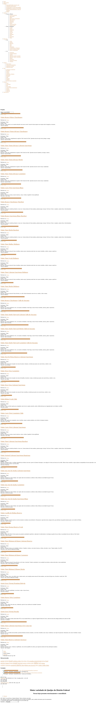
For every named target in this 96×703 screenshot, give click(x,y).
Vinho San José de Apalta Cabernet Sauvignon (15, 471)
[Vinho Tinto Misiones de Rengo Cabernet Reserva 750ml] (12, 537)
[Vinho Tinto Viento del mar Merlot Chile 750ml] (11, 155)
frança (7, 663)
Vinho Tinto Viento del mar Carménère (13, 174)
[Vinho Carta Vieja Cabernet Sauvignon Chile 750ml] (11, 423)
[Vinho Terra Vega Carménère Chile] (8, 367)
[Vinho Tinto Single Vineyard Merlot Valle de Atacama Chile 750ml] (14, 324)
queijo (19, 665)
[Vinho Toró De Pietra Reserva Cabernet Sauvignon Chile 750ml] (14, 353)
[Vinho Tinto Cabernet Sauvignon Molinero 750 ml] (11, 268)
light (39, 663)
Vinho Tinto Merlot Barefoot (10, 230)
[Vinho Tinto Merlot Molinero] (7, 282)
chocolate (24, 661)
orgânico (3, 665)
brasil (11, 661)
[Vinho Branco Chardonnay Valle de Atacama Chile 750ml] (13, 296)
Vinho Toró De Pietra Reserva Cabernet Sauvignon (17, 357)
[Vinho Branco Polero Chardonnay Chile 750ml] (10, 113)
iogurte (25, 663)
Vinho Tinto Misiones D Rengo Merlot (13, 569)
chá (28, 661)
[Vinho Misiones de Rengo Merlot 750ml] (9, 565)
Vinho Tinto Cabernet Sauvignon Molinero (14, 272)
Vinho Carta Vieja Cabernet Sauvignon (13, 427)
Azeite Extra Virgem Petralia (10, 611)
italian (29, 663)
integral (20, 663)
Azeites (7, 586)
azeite (3, 661)
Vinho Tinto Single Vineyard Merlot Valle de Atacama (18, 329)
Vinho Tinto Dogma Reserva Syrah (12, 527)
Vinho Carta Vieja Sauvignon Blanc (12, 188)
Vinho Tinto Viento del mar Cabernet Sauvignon (16, 145)
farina (43, 661)
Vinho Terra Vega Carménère (10, 371)
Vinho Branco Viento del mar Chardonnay (14, 131)
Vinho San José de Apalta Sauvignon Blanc (14, 499)
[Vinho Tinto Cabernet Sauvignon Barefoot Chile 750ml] (12, 437)
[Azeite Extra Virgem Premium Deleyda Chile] (10, 579)
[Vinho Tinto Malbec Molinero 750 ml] (9, 240)
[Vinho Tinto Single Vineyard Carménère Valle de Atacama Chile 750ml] (15, 338)
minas (43, 663)
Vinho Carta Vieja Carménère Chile (12, 413)
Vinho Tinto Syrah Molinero (10, 258)
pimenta (8, 665)
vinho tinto (45, 665)
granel (15, 663)
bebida (7, 661)
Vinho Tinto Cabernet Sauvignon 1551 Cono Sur (16, 626)
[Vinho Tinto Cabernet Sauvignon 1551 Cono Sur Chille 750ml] (14, 621)
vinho (40, 665)
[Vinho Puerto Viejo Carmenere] (7, 593)
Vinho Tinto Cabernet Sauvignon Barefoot (14, 441)
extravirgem (38, 661)
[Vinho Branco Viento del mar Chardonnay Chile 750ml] (12, 127)
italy (32, 663)
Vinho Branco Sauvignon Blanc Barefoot (14, 216)
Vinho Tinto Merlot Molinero (10, 286)
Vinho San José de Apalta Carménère (12, 485)
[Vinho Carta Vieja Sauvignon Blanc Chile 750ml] (11, 184)
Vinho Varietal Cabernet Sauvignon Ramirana (15, 455)
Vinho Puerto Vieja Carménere (10, 597)
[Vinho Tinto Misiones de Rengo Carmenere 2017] (11, 551)
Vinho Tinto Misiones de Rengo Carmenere (14, 555)
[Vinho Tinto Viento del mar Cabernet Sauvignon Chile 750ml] (13, 141)
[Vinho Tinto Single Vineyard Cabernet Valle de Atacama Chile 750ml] (15, 310)
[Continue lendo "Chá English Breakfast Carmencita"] (10, 670)
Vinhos (7, 120)
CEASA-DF (3, 678)
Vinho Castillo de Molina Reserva (11, 513)
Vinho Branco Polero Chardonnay (11, 117)
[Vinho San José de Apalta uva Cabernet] (9, 466)
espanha (31, 661)
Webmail (5, 696)
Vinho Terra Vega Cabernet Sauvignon (13, 385)
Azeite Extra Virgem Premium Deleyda (13, 583)
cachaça (15, 661)
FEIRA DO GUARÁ (5, 682)
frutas (11, 663)
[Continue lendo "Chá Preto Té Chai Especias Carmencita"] (12, 672)
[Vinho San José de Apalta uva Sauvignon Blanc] (10, 495)
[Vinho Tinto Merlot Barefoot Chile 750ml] (9, 226)
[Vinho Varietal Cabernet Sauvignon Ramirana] (10, 451)
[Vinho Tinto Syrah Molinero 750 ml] (8, 254)
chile (19, 661)
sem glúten (25, 665)
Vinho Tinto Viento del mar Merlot (12, 160)
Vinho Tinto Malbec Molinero (10, 244)
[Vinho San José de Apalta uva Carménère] (9, 481)
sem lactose (31, 665)
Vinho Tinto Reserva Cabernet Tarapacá (13, 640)
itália (36, 663)
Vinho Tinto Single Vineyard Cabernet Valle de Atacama (18, 314)
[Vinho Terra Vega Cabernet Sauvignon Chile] (10, 381)
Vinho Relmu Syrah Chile (9, 399)
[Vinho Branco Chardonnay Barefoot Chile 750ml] (11, 198)
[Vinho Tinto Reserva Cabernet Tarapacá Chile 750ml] (12, 635)
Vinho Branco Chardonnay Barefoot (12, 202)
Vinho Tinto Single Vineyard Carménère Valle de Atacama (19, 343)
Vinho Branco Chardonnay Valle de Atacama (15, 300)
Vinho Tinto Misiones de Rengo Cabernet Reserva (16, 541)
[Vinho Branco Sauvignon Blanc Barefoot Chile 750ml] (12, 212)
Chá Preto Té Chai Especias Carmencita (34, 672)
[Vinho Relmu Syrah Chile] (6, 395)
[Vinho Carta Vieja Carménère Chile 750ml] (10, 409)
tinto (36, 665)
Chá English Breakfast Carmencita (31, 670)
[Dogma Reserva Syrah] (6, 523)
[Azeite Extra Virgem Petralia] (7, 607)
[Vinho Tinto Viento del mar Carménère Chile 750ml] (11, 169)
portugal (13, 665)
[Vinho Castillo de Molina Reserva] (8, 509)
